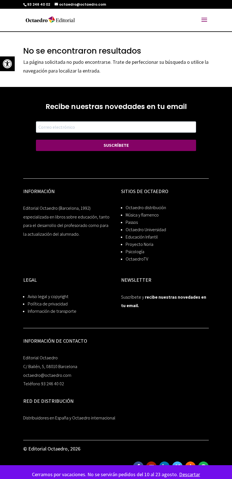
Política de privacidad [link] (48, 304)
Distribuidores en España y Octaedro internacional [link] (69, 418)
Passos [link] (132, 222)
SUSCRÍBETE (116, 145)
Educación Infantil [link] (142, 237)
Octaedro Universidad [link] (146, 230)
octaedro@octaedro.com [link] (47, 375)
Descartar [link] (189, 474)
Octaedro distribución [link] (146, 208)
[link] (7, 63)
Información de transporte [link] (52, 311)
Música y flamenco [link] (142, 215)
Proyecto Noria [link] (139, 244)
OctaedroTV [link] (137, 259)
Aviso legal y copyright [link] (48, 296)
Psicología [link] (135, 252)
